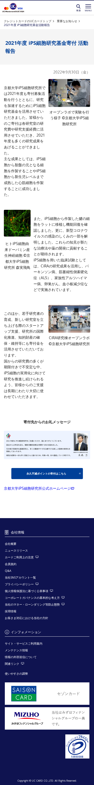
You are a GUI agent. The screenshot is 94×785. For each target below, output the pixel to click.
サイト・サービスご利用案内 (23, 643)
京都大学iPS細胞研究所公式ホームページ (37, 488)
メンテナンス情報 (16, 650)
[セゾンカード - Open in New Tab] (47, 693)
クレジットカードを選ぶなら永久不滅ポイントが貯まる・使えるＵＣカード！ (13, 8)
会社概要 (10, 544)
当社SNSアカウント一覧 (20, 577)
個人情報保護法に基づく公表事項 (26, 591)
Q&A (8, 571)
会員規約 (10, 564)
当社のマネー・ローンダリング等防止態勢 (32, 604)
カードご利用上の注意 (19, 557)
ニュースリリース (16, 550)
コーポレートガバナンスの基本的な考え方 (32, 598)
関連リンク (12, 664)
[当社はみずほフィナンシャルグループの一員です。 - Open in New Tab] (47, 718)
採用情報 (10, 611)
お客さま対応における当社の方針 (26, 618)
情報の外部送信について (21, 657)
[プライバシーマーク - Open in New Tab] (47, 746)
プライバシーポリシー (19, 584)
